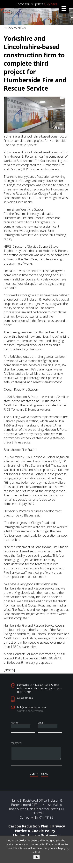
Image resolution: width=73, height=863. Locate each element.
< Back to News (15, 28)
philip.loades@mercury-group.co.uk (28, 662)
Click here (50, 4)
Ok (36, 857)
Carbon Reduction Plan (28, 826)
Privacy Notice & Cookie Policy (40, 828)
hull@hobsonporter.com (31, 707)
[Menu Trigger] (64, 8)
